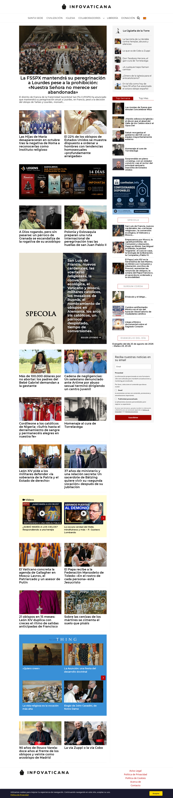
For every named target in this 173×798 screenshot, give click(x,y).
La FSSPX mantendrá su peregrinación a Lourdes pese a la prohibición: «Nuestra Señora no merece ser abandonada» (62, 85)
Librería (112, 18)
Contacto (135, 785)
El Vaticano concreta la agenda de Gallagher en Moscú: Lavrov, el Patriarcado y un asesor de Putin (39, 576)
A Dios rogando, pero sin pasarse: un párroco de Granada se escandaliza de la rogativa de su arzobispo (39, 236)
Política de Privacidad (135, 774)
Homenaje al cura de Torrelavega (80, 425)
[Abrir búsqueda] (138, 18)
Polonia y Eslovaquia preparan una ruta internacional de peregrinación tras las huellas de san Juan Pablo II (85, 238)
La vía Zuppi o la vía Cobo (83, 748)
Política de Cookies (135, 778)
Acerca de (135, 782)
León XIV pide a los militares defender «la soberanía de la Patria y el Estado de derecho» (39, 475)
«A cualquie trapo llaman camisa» (136, 68)
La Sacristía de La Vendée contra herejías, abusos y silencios (136, 41)
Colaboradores (89, 18)
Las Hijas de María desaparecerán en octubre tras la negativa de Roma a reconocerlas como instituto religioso (39, 143)
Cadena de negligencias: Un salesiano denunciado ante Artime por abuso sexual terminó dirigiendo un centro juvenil (84, 382)
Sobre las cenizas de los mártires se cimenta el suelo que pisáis (82, 620)
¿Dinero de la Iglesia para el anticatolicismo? (137, 77)
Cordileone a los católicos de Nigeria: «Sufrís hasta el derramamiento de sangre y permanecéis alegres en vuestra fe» (39, 430)
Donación (128, 18)
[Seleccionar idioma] (145, 18)
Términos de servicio (131, 412)
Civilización (54, 18)
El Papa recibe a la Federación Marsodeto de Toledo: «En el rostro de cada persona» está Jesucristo (84, 576)
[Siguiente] (103, 518)
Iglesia (70, 18)
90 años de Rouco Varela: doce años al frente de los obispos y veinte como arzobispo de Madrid (39, 752)
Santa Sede (35, 18)
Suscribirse (133, 417)
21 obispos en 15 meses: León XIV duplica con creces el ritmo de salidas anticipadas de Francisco (39, 621)
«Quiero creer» (31, 668)
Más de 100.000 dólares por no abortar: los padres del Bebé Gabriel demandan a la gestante (40, 381)
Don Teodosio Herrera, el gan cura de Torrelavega (135, 59)
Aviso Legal (135, 771)
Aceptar (156, 793)
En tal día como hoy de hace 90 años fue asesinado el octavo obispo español (137, 86)
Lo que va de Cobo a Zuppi (136, 51)
